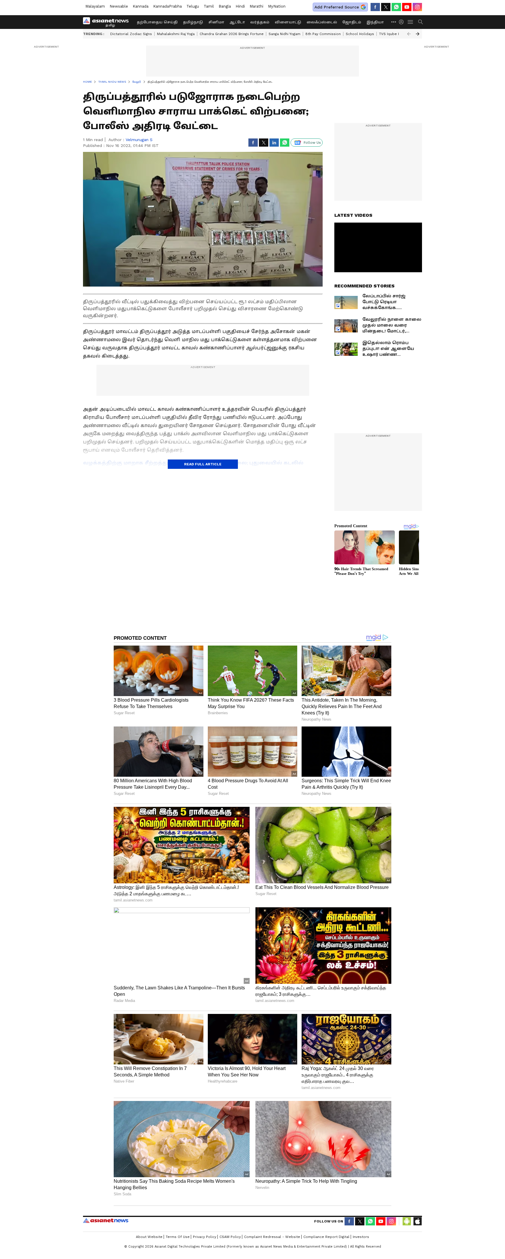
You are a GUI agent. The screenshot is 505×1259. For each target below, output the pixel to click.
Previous (408, 34)
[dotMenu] (394, 21)
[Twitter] (385, 7)
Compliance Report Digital (326, 1237)
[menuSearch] (420, 22)
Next (417, 34)
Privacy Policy (204, 1237)
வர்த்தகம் (259, 22)
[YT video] (406, 7)
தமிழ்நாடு (193, 22)
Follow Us (312, 143)
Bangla (225, 6)
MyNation (277, 6)
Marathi (256, 6)
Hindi (240, 6)
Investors (361, 1237)
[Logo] (108, 22)
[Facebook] (375, 7)
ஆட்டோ (237, 22)
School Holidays (360, 34)
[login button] (403, 22)
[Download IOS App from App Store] (417, 1221)
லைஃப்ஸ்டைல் (322, 22)
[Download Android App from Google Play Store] (406, 1221)
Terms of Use (178, 1237)
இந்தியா (375, 22)
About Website (149, 1237)
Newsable (119, 6)
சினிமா (216, 22)
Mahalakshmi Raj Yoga (176, 34)
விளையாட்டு (288, 22)
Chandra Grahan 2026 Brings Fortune (232, 34)
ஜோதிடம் (351, 22)
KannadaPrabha (167, 6)
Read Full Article (203, 464)
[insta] (417, 7)
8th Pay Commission (323, 34)
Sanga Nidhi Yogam (284, 34)
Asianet (105, 1220)
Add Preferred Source (336, 7)
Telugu (192, 6)
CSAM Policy (230, 1237)
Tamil (209, 6)
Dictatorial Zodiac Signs (131, 34)
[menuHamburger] (411, 22)
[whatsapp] (396, 7)
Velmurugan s (139, 139)
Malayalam (95, 6)
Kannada (140, 6)
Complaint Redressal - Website (272, 1237)
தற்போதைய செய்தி (157, 22)
